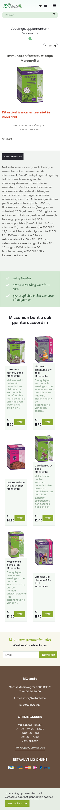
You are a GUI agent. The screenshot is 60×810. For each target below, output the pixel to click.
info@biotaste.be (34, 698)
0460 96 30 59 (31, 691)
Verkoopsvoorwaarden (30, 748)
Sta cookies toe (17, 803)
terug (52, 45)
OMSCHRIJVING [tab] (13, 156)
